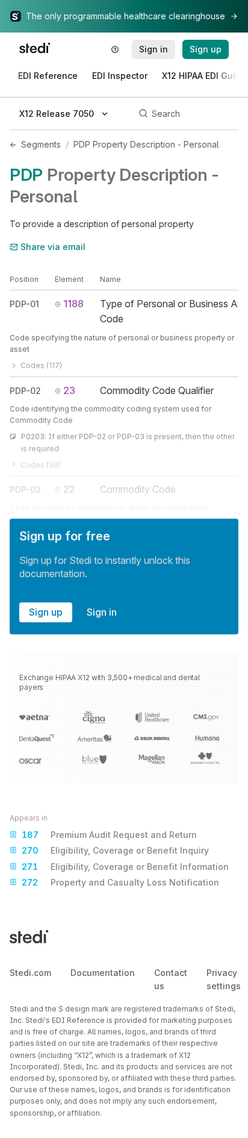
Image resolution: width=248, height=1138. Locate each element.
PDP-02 (25, 391)
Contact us (170, 979)
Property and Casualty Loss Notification (120, 882)
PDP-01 (24, 304)
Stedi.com (30, 973)
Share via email (52, 247)
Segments (41, 144)
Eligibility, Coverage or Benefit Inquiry (115, 850)
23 (69, 390)
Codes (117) (41, 365)
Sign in (102, 612)
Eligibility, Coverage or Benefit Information (125, 866)
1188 (73, 304)
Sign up (46, 612)
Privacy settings (223, 979)
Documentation (102, 973)
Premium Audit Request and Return (109, 835)
